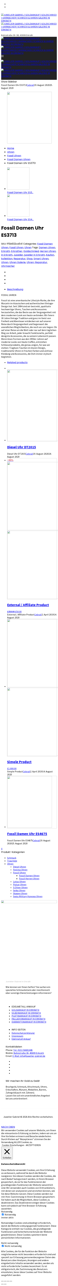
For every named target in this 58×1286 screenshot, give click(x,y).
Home (10, 148)
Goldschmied (31, 251)
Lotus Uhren (19, 881)
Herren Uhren (48, 251)
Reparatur (20, 258)
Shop (30, 258)
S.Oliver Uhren (20, 887)
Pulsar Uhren (19, 884)
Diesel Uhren (19, 866)
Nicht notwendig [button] (9, 1243)
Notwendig (10, 1214)
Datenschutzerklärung (23, 1032)
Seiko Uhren (19, 890)
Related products (17, 362)
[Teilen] (5, 1281)
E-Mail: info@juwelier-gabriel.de (28, 1055)
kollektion (6, 258)
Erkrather (16, 251)
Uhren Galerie (17, 262)
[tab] (32, 289)
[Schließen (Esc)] (2, 1281)
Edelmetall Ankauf (21, 1038)
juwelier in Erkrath (34, 255)
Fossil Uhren (14, 155)
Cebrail (30, 85)
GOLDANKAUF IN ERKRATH (25, 1009)
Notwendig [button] (6, 1211)
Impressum (17, 1035)
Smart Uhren (41, 258)
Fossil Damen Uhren (18, 159)
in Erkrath (6, 255)
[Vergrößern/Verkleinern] (11, 1281)
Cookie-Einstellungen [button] (13, 1145)
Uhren (10, 152)
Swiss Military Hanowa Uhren (27, 896)
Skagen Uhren (20, 893)
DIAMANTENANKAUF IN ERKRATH (29, 1021)
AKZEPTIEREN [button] (33, 1145)
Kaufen (50, 255)
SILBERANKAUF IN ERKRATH (26, 1012)
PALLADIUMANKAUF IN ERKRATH (28, 1018)
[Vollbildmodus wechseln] (8, 1281)
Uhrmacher (8, 266)
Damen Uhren (47, 247)
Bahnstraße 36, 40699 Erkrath (29, 1052)
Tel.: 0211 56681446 (23, 1050)
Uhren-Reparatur (37, 262)
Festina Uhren (20, 869)
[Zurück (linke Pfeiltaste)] (2, 1284)
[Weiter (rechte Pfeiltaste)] (5, 1284)
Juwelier (18, 255)
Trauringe (12, 860)
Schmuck (11, 857)
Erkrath (5, 251)
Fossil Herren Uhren (29, 878)
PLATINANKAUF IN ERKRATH (26, 1015)
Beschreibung (15, 289)
